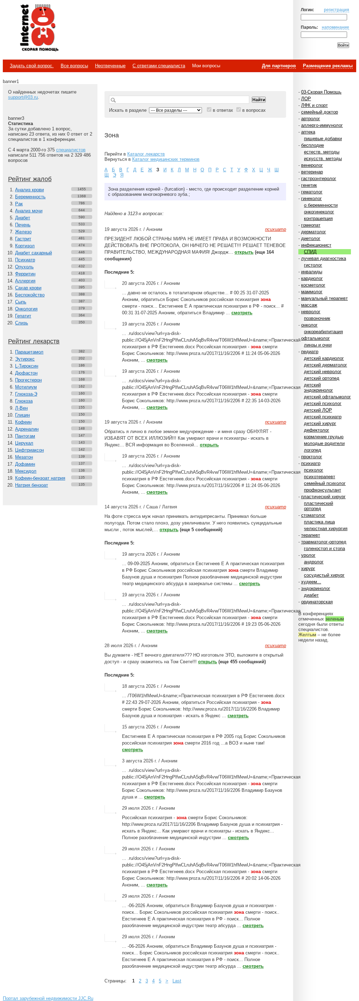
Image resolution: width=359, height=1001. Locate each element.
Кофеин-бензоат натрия (40, 478)
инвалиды (311, 271)
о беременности (321, 205)
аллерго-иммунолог (322, 125)
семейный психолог (325, 483)
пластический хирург (323, 496)
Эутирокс (25, 359)
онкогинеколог (319, 211)
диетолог (310, 238)
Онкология (26, 308)
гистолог (313, 265)
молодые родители (324, 443)
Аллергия (25, 280)
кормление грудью (324, 436)
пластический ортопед (318, 506)
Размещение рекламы (328, 65)
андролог (314, 561)
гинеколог (311, 198)
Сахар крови (28, 287)
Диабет (22, 217)
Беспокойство (30, 294)
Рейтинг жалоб (30, 179)
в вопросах (254, 110)
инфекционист (316, 245)
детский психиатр (322, 416)
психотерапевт (319, 476)
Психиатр (25, 259)
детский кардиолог (324, 358)
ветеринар (312, 171)
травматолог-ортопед (323, 541)
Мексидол (25, 471)
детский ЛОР (318, 410)
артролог (310, 118)
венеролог (312, 165)
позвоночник (317, 318)
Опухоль (24, 266)
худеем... (311, 581)
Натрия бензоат (31, 485)
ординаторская (317, 601)
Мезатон (24, 457)
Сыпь (20, 301)
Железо (23, 231)
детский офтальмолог (327, 396)
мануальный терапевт (324, 298)
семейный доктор (319, 112)
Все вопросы (74, 65)
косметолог (313, 285)
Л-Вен (21, 408)
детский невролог (322, 371)
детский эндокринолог (318, 387)
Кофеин (23, 422)
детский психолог (322, 403)
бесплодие (312, 145)
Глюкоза (24, 401)
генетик (309, 185)
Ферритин (25, 273)
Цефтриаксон (29, 450)
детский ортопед (321, 378)
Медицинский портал (39, 28)
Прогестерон (28, 380)
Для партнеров (279, 65)
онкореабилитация (323, 331)
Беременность (30, 196)
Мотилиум (26, 387)
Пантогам (25, 436)
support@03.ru (23, 97)
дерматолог (313, 231)
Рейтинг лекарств (34, 341)
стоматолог (313, 515)
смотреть (241, 312)
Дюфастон (26, 373)
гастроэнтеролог (318, 178)
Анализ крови (29, 189)
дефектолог (316, 430)
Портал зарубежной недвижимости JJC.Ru (48, 998)
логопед (312, 450)
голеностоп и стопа (324, 548)
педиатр (309, 351)
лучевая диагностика (323, 258)
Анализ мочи (28, 210)
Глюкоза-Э (26, 394)
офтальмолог (315, 338)
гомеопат (310, 225)
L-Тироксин (26, 366)
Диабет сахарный (33, 252)
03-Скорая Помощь (321, 92)
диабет (311, 595)
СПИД (310, 251)
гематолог (312, 191)
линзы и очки (318, 345)
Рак (19, 203)
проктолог (311, 456)
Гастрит (23, 238)
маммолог (312, 291)
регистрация (336, 9)
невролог (310, 311)
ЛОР (306, 98)
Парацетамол (29, 352)
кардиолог (312, 278)
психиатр (310, 463)
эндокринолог (315, 588)
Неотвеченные (110, 65)
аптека (308, 132)
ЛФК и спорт (314, 105)
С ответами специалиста (159, 65)
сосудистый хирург (324, 575)
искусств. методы (323, 158)
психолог (313, 470)
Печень (23, 224)
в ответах (223, 110)
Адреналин (27, 429)
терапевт (310, 535)
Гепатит (23, 315)
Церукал (24, 443)
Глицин (22, 415)
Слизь (21, 322)
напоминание (335, 27)
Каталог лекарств (146, 154)
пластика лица (319, 522)
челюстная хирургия (325, 528)
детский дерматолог (325, 365)
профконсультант (322, 490)
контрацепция (318, 218)
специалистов (71, 149)
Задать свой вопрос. (32, 65)
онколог (309, 325)
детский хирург (320, 423)
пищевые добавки (323, 138)
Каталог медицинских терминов (165, 159)
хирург (308, 568)
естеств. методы (321, 152)
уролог (308, 555)
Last (176, 980)
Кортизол (25, 245)
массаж (309, 305)
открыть (244, 252)
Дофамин (25, 464)
